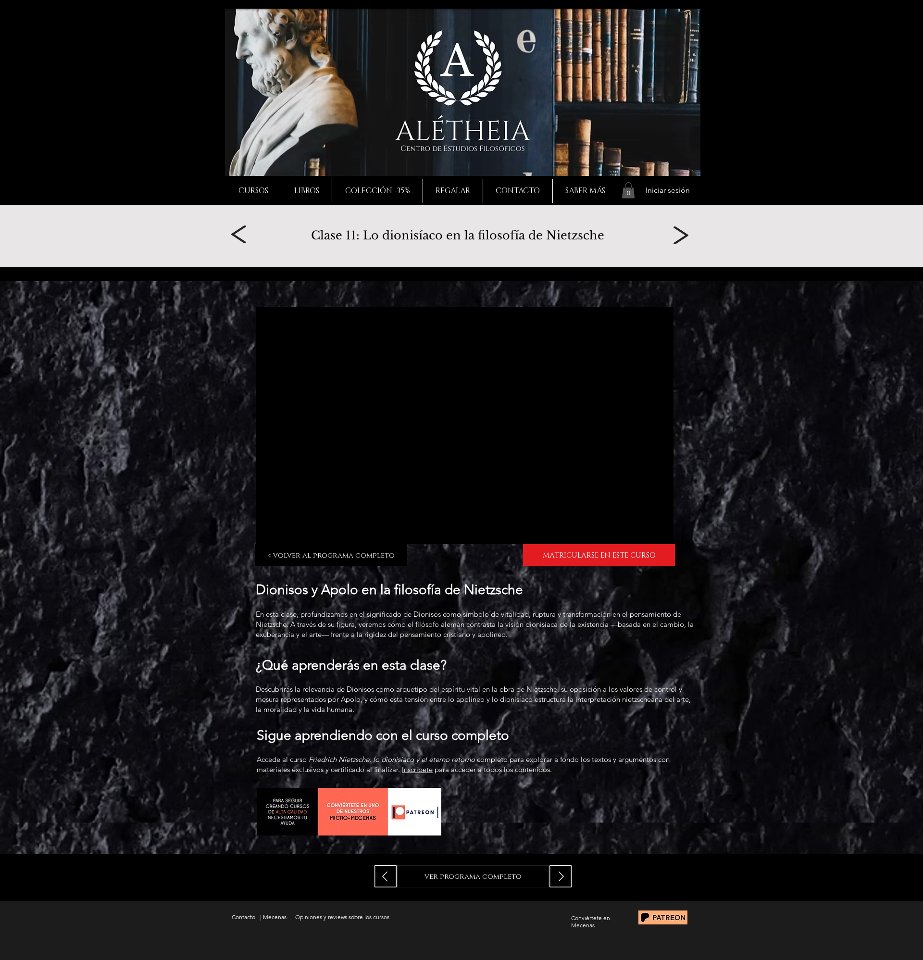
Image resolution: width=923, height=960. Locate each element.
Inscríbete (417, 769)
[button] (628, 190)
